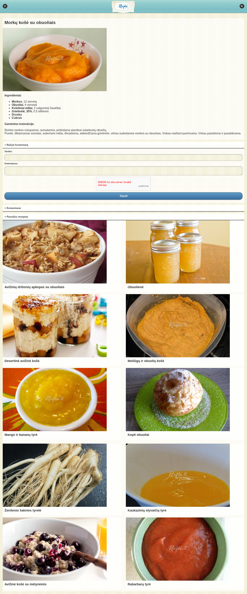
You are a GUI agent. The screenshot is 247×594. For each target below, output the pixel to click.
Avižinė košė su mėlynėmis (25, 584)
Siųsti (123, 195)
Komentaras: (11, 163)
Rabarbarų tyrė (139, 584)
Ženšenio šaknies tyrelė (23, 510)
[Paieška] (242, 6)
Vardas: (8, 151)
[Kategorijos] (5, 6)
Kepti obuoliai (138, 435)
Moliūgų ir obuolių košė (146, 361)
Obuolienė (136, 287)
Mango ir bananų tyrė (21, 435)
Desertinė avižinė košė (22, 361)
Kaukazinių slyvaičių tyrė (147, 510)
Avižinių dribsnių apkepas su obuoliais (34, 287)
